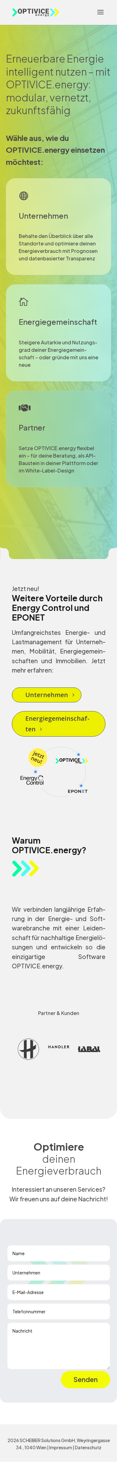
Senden (85, 1379)
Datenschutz (88, 1447)
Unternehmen (46, 695)
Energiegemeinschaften (57, 723)
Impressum (60, 1447)
